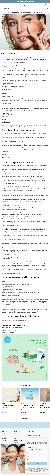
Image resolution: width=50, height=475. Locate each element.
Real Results (4, 438)
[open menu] (2, 5)
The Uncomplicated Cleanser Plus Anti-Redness (19, 186)
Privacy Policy (42, 469)
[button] (2, 424)
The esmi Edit (7, 15)
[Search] (47, 8)
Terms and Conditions (29, 469)
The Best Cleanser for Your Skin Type (11, 329)
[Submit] (46, 439)
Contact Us (16, 436)
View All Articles (25, 418)
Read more (4, 412)
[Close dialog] (47, 445)
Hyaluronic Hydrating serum (15, 205)
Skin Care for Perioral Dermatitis (10, 330)
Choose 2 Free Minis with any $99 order (24, 1)
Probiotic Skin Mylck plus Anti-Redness (18, 247)
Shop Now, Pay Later (18, 440)
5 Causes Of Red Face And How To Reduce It (12, 327)
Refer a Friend (17, 433)
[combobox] (28, 459)
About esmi (4, 433)
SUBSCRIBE (37, 463)
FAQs (15, 438)
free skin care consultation (17, 320)
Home (3, 15)
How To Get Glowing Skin (8, 332)
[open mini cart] (48, 5)
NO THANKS (37, 466)
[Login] (45, 5)
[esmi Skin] (25, 5)
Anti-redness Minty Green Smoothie (17, 218)
